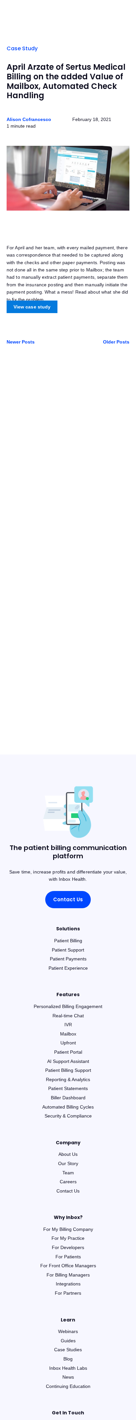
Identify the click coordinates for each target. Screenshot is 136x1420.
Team (68, 1172)
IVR (68, 1024)
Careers (68, 1181)
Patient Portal (68, 1052)
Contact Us (68, 899)
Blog (68, 1358)
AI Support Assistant (68, 1061)
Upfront (68, 1042)
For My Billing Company (68, 1229)
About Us (68, 1154)
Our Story (68, 1163)
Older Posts (116, 342)
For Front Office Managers (68, 1265)
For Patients (68, 1256)
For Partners (68, 1293)
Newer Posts (21, 342)
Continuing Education (68, 1386)
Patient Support (68, 950)
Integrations (68, 1283)
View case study (32, 306)
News (68, 1377)
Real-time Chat (68, 1015)
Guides (68, 1340)
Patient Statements (68, 1088)
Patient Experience (68, 968)
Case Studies (68, 1349)
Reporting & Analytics (68, 1079)
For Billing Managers (68, 1275)
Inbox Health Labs (68, 1368)
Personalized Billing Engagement (68, 1006)
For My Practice (68, 1238)
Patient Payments (68, 958)
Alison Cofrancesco (29, 119)
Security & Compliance (68, 1115)
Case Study (22, 48)
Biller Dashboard (68, 1097)
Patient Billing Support (68, 1070)
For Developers (68, 1247)
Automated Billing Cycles (68, 1107)
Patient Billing (68, 940)
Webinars (68, 1331)
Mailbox (68, 1033)
